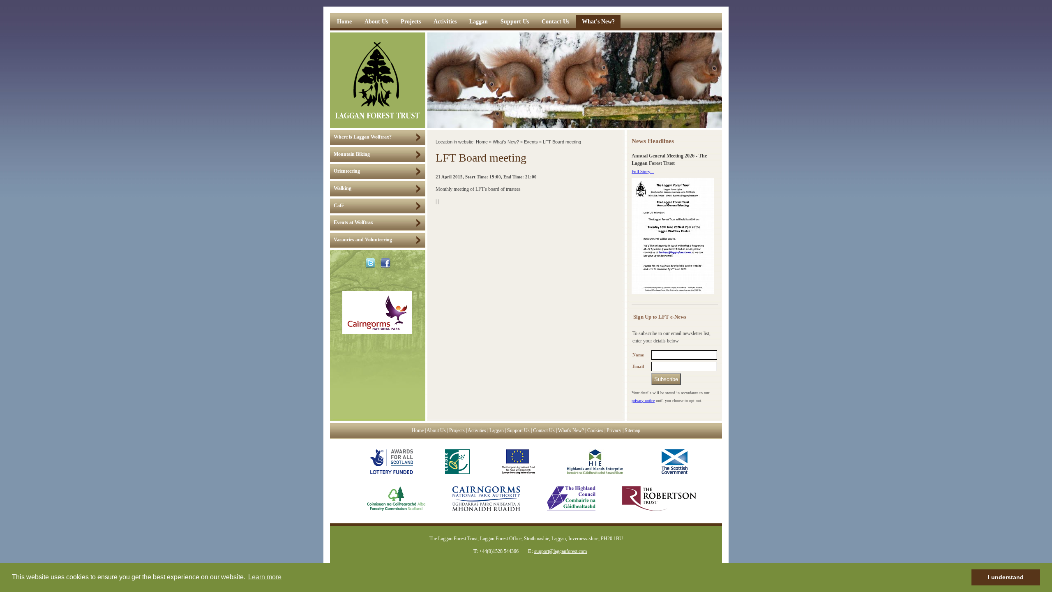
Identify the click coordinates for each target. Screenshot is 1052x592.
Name (638, 355)
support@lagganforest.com (560, 551)
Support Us (515, 21)
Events (531, 141)
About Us (376, 21)
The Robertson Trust (659, 498)
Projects (411, 21)
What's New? (598, 21)
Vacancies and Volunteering (363, 240)
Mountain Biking (352, 154)
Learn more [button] (264, 577)
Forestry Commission (388, 498)
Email (638, 366)
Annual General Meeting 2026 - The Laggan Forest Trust (669, 159)
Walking (342, 188)
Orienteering (347, 171)
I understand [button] (1006, 577)
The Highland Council (571, 498)
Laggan (478, 21)
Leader (457, 461)
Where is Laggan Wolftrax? (363, 137)
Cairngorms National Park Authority (486, 498)
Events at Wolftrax (353, 222)
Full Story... (643, 171)
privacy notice (643, 400)
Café (339, 205)
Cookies (595, 430)
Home (344, 21)
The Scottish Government (671, 461)
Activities (445, 21)
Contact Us (555, 21)
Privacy (614, 430)
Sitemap (632, 430)
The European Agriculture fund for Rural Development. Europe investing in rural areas (518, 461)
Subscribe (666, 379)
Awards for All (391, 461)
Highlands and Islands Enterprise (595, 461)
